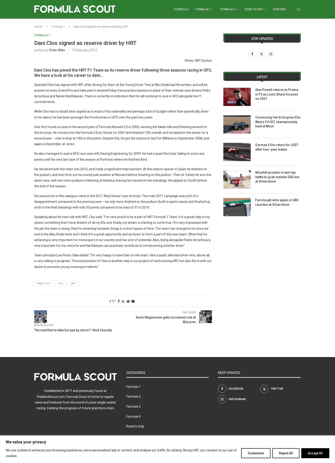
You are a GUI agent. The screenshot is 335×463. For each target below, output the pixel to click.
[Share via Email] (133, 301)
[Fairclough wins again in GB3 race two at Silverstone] (237, 207)
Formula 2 (181, 9)
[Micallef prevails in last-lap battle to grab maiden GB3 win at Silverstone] (237, 179)
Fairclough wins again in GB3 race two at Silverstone (277, 202)
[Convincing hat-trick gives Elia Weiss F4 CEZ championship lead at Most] (237, 124)
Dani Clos (43, 283)
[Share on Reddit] (128, 301)
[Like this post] (113, 301)
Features (279, 9)
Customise (256, 453)
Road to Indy (254, 9)
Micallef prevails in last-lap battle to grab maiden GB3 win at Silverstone (277, 177)
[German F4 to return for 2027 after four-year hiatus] (237, 152)
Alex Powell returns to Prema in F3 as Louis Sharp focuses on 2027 (276, 94)
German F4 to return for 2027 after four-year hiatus (276, 147)
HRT (73, 283)
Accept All (315, 453)
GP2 (60, 283)
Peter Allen (57, 50)
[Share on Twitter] (123, 301)
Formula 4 (227, 9)
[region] (167, 449)
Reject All (286, 453)
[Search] (298, 9)
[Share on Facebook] (119, 301)
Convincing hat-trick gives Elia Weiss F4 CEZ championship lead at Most (277, 122)
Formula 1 (58, 26)
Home (38, 26)
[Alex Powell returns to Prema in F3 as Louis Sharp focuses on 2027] (237, 97)
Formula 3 (203, 9)
